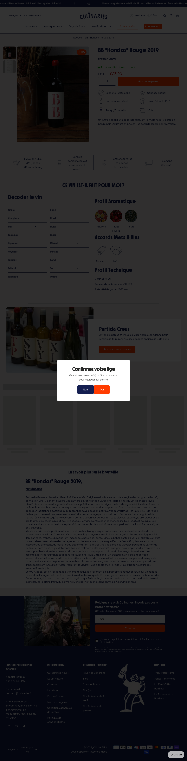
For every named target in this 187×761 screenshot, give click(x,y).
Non (85, 389)
